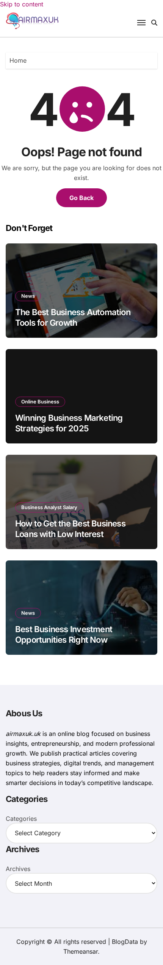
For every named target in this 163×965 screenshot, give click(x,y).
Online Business (40, 402)
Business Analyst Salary (49, 507)
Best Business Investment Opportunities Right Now (63, 634)
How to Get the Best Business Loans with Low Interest (70, 529)
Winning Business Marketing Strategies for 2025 (68, 423)
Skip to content (21, 4)
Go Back (81, 198)
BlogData (125, 941)
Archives (18, 869)
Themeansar (80, 951)
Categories (21, 818)
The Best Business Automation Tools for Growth (72, 317)
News (28, 296)
